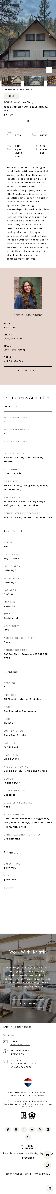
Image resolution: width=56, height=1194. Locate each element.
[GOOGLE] (48, 1130)
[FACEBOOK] (8, 1130)
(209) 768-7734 (13, 338)
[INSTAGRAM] (16, 1130)
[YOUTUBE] (32, 1130)
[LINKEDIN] (24, 1130)
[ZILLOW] (28, 1137)
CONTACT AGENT (28, 370)
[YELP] (40, 1130)
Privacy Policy (41, 1174)
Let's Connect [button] (28, 1003)
